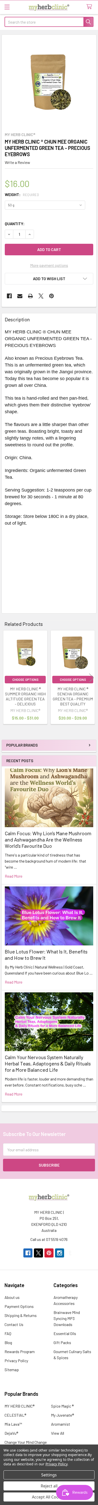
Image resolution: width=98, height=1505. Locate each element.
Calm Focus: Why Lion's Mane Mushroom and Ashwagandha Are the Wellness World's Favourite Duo (48, 839)
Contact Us (14, 1324)
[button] (49, 278)
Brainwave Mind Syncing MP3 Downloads (67, 1318)
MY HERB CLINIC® (19, 1406)
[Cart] (90, 7)
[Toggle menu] (7, 7)
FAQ (8, 1333)
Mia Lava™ (13, 1424)
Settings (49, 1475)
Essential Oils (65, 1333)
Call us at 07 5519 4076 (49, 1239)
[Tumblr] (70, 1252)
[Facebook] (9, 295)
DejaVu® (11, 1433)
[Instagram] (59, 1252)
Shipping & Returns (21, 1315)
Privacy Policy (16, 1360)
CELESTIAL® (15, 1415)
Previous (7, 678)
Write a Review (17, 162)
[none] (49, 82)
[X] (40, 295)
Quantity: (15, 223)
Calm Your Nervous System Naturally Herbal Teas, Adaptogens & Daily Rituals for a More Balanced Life (48, 1063)
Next (91, 678)
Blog (8, 1342)
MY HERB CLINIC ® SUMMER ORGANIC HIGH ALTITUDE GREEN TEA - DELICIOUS (25, 696)
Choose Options (25, 680)
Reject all (49, 1486)
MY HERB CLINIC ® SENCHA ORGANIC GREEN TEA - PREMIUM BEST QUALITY (73, 696)
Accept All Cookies (49, 1497)
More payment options (49, 265)
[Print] (30, 295)
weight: (22, 194)
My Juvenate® (62, 1415)
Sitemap (12, 1369)
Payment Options (19, 1306)
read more (13, 876)
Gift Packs (62, 1342)
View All (57, 1433)
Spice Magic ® (62, 1406)
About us (12, 1297)
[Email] (19, 295)
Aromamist (60, 1424)
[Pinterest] (51, 295)
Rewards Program (20, 1351)
